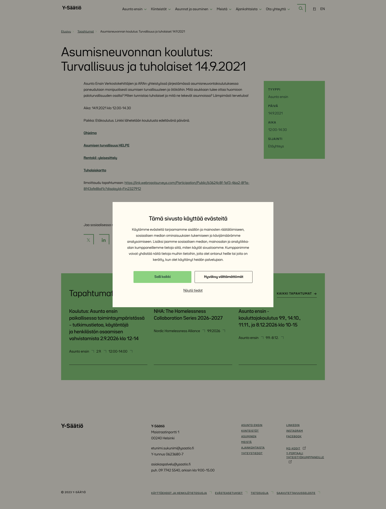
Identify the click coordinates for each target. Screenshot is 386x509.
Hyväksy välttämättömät (223, 276)
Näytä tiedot (193, 290)
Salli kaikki (162, 276)
